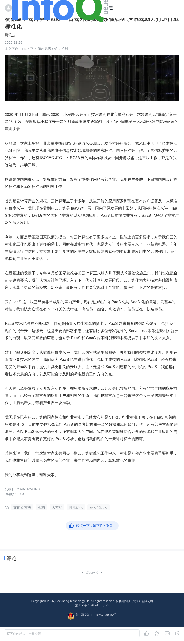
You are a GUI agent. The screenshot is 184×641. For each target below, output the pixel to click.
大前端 (57, 507)
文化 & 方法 (22, 507)
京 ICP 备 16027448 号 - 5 (92, 605)
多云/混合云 (99, 507)
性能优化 (76, 507)
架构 (41, 507)
